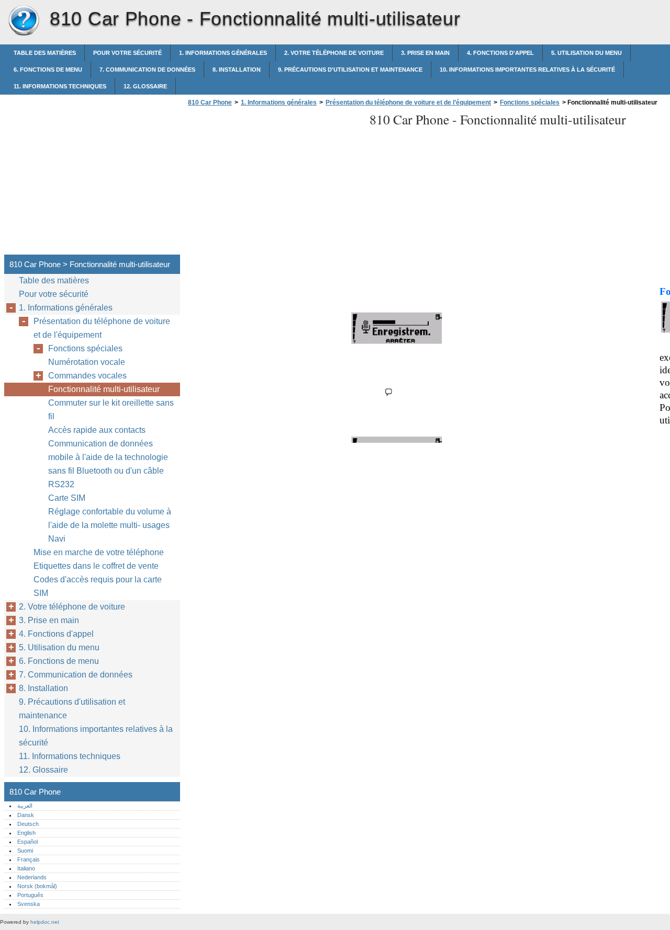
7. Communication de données (147, 69)
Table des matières (45, 53)
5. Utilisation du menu (586, 53)
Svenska (28, 904)
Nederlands (32, 877)
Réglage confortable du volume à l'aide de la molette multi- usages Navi (109, 525)
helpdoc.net (44, 922)
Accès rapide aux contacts (97, 430)
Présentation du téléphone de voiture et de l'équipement (102, 328)
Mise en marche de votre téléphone (99, 552)
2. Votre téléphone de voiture (334, 53)
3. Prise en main (425, 53)
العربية (24, 805)
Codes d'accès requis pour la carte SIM (98, 586)
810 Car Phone (23, 21)
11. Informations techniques (60, 86)
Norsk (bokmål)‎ (37, 886)
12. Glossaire (145, 86)
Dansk (25, 815)
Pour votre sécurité (127, 53)
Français (28, 859)
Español (27, 842)
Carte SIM (66, 497)
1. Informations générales (223, 53)
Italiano (26, 868)
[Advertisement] (273, 183)
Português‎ (30, 895)
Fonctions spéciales (530, 102)
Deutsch (28, 824)
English (26, 833)
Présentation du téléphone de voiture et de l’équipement (408, 102)
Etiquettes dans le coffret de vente (96, 565)
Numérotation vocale (86, 362)
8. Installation (237, 69)
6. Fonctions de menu (48, 69)
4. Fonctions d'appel (500, 53)
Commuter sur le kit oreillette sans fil (111, 409)
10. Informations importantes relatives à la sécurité (527, 69)
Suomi (25, 850)
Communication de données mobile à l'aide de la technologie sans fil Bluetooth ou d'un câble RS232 (108, 464)
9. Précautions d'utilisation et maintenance (350, 69)
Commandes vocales (87, 375)
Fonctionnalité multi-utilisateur (104, 389)
